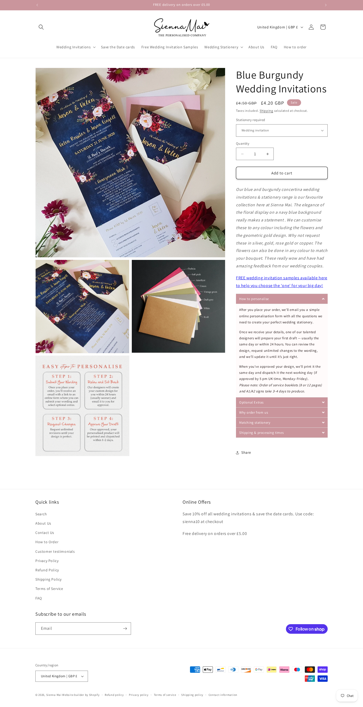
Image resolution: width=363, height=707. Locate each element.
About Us (43, 523)
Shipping (266, 111)
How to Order (46, 541)
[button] (41, 27)
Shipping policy (192, 695)
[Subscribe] (125, 628)
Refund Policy (47, 570)
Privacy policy (139, 695)
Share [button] (246, 452)
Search (41, 514)
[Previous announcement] (37, 5)
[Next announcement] (326, 5)
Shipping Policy (48, 579)
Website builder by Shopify (80, 695)
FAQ (38, 598)
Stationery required (250, 120)
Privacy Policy (46, 560)
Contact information (223, 695)
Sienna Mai (54, 695)
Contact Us (44, 532)
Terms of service (165, 695)
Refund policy (114, 695)
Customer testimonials (55, 551)
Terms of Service (49, 588)
